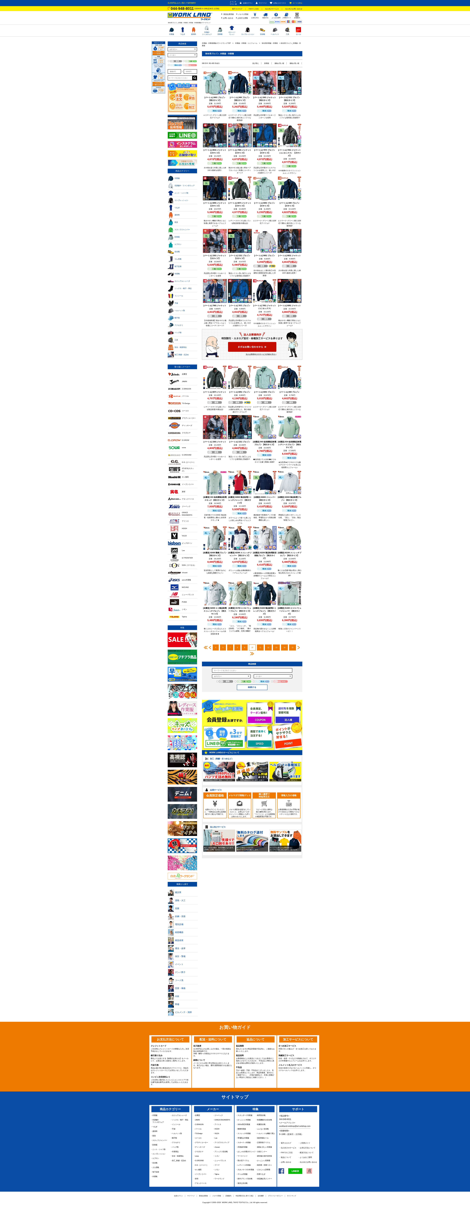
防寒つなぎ (261, 1174)
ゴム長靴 (155, 1167)
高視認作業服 (242, 1147)
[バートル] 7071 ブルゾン (239, 305)
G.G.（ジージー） (201, 1165)
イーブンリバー (200, 1174)
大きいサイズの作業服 (246, 1170)
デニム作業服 (242, 1174)
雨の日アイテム (243, 1160)
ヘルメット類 (177, 1133)
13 (276, 647)
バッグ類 (175, 1147)
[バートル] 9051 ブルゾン (264, 255)
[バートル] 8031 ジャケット (289, 255)
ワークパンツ (242, 1156)
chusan (217, 1147)
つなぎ (182, 34)
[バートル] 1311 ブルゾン (239, 442)
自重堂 (197, 1115)
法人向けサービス (272, 9)
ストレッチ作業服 (244, 1133)
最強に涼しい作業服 (264, 1147)
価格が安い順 (279, 63)
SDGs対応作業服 (244, 1124)
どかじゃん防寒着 (263, 1170)
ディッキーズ (200, 1147)
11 (260, 647)
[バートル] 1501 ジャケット (215, 442)
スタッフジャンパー (159, 1140)
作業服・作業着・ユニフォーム (246, 43)
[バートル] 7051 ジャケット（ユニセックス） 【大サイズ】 (289, 153)
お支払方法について (307, 1148)
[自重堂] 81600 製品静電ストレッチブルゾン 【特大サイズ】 (264, 611)
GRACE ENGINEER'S (222, 1120)
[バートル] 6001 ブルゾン (264, 392)
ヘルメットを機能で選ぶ (266, 1133)
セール (298, 34)
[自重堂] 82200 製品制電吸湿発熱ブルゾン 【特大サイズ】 (264, 555)
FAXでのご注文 (287, 1153)
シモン (217, 1170)
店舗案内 (228, 1196)
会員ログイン (248, 3)
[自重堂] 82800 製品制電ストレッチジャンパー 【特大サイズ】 (240, 500)
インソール (176, 1124)
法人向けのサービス (288, 1148)
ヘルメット (275, 34)
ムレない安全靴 (263, 1129)
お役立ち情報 (243, 18)
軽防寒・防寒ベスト (264, 1165)
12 (268, 647)
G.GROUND (199, 1160)
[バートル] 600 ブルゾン (290, 392)
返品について (286, 1157)
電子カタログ (237, 9)
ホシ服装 (198, 1170)
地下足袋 (155, 1172)
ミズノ (217, 1156)
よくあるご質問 (306, 1157)
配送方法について (307, 1153)
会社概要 (261, 1196)
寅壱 (196, 1179)
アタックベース (200, 1183)
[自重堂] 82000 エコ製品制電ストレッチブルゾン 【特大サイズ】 (215, 611)
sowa (197, 1156)
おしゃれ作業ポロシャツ (246, 1152)
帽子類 (174, 1138)
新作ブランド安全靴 (245, 1179)
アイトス (218, 1124)
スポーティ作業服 (244, 1142)
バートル (198, 1129)
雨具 (154, 1136)
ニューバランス (220, 1160)
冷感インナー (262, 1152)
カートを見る (297, 3)
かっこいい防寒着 (263, 1160)
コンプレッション (247, 34)
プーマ (217, 1165)
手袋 (173, 1129)
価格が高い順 (294, 63)
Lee (216, 1138)
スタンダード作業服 (245, 1115)
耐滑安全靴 (261, 1115)
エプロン (155, 1158)
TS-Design (198, 1133)
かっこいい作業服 (244, 1120)
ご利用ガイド (305, 1143)
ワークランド (219, 1179)
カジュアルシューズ (179, 1115)
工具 (287, 34)
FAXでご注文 (254, 9)
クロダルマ (199, 1152)
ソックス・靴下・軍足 (180, 1120)
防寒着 (220, 34)
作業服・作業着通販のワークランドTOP (216, 43)
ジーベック (219, 1115)
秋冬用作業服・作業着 (270, 43)
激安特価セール (263, 1138)
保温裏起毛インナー (264, 1179)
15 (292, 647)
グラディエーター (201, 1142)
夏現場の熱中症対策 (264, 1156)
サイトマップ (291, 1196)
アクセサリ (176, 1142)
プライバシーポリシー (275, 1196)
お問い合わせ (228, 18)
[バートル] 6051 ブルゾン (239, 392)
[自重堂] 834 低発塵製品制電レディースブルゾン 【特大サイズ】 (289, 444)
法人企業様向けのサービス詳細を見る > (261, 354)
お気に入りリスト (279, 3)
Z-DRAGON (199, 1124)
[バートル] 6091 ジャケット (289, 305)
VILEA (217, 1133)
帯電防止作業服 (243, 1138)
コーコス (198, 1138)
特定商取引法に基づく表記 (244, 1196)
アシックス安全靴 (221, 1152)
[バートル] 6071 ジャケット (215, 392)
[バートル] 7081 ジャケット (215, 305)
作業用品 (175, 1152)
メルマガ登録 (243, 14)
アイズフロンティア (222, 1142)
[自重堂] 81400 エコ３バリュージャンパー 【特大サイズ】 (289, 611)
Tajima (217, 1174)
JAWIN (197, 1120)
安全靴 (262, 34)
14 (284, 647)
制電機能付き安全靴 (264, 1120)
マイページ (263, 3)
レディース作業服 (244, 1165)
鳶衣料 (193, 34)
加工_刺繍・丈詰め (179, 1160)
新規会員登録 (228, 14)
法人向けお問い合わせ (293, 9)
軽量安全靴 (261, 1124)
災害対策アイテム (263, 1142)
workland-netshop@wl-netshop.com (294, 1126)
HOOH (217, 1129)
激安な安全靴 (242, 1183)
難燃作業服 (242, 1129)
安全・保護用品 (177, 1156)
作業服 (171, 34)
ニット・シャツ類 (158, 1149)
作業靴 (154, 1176)
